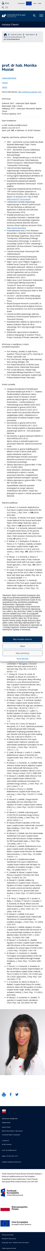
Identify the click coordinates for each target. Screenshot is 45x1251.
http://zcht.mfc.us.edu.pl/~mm (30, 92)
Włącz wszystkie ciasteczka (22, 639)
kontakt (39, 3)
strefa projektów (21, 3)
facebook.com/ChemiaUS (14, 1162)
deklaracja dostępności (10, 1118)
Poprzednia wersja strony (9, 1238)
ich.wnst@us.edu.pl (11, 1150)
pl (3, 7)
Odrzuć (22, 646)
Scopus (5, 82)
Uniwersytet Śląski (9, 78)
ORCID (4, 87)
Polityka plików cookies (22, 658)
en (6, 7)
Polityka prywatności (8, 1235)
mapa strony (6, 1122)
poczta (35, 3)
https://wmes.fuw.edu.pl (16, 228)
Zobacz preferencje (22, 653)
